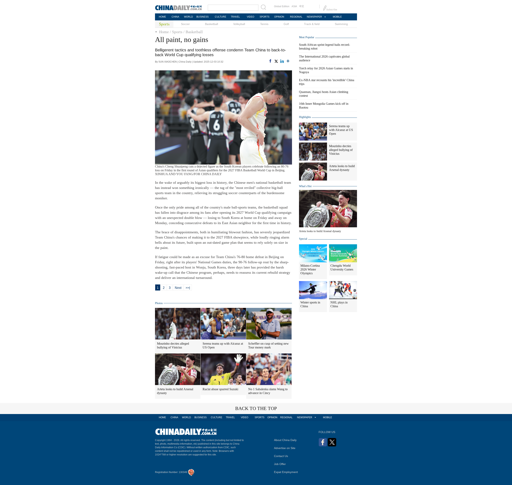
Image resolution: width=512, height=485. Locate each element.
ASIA (294, 6)
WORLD (188, 16)
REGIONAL (296, 16)
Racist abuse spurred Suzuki (220, 389)
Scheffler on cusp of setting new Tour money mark (268, 345)
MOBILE (337, 16)
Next (178, 287)
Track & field (312, 24)
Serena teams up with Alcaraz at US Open (223, 345)
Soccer (185, 24)
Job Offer (280, 464)
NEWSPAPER (314, 16)
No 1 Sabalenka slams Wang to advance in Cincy (268, 391)
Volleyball (239, 24)
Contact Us (281, 456)
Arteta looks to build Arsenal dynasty (175, 391)
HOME (162, 16)
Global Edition (281, 6)
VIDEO (250, 16)
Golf (286, 24)
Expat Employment (286, 472)
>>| (188, 287)
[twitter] (276, 61)
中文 (301, 6)
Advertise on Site (284, 448)
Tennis (264, 24)
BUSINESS (202, 16)
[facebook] (270, 61)
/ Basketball (193, 32)
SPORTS (264, 16)
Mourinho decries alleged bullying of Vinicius (173, 345)
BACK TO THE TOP (256, 408)
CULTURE (220, 16)
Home (164, 32)
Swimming (341, 24)
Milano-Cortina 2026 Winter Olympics (310, 269)
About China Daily (285, 440)
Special (303, 238)
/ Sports (176, 32)
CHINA (175, 16)
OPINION (279, 16)
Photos (159, 303)
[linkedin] (282, 61)
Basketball (211, 24)
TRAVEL (235, 16)
